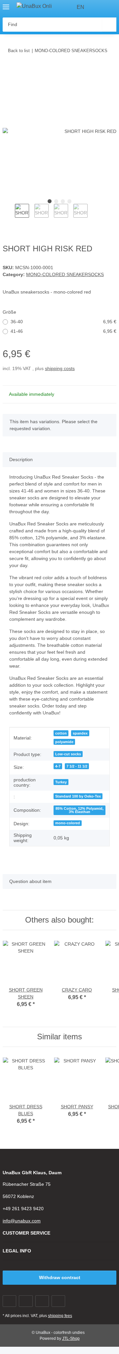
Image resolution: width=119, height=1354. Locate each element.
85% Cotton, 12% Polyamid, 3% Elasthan (79, 810)
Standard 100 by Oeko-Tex (78, 796)
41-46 (63, 331)
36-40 (63, 321)
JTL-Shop (71, 1338)
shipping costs (60, 368)
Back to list (19, 50)
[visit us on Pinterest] (42, 1301)
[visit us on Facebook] (9, 1301)
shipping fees (60, 1315)
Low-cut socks (68, 754)
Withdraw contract (59, 1277)
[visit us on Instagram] (58, 1301)
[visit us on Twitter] (25, 1301)
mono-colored (67, 823)
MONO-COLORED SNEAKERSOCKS (65, 274)
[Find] (109, 24)
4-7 (57, 766)
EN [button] (80, 7)
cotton (61, 733)
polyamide (64, 742)
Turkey (61, 782)
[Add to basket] (8, 71)
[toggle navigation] (6, 4)
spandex (80, 733)
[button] (99, 7)
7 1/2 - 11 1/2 (76, 766)
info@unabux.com (22, 1220)
